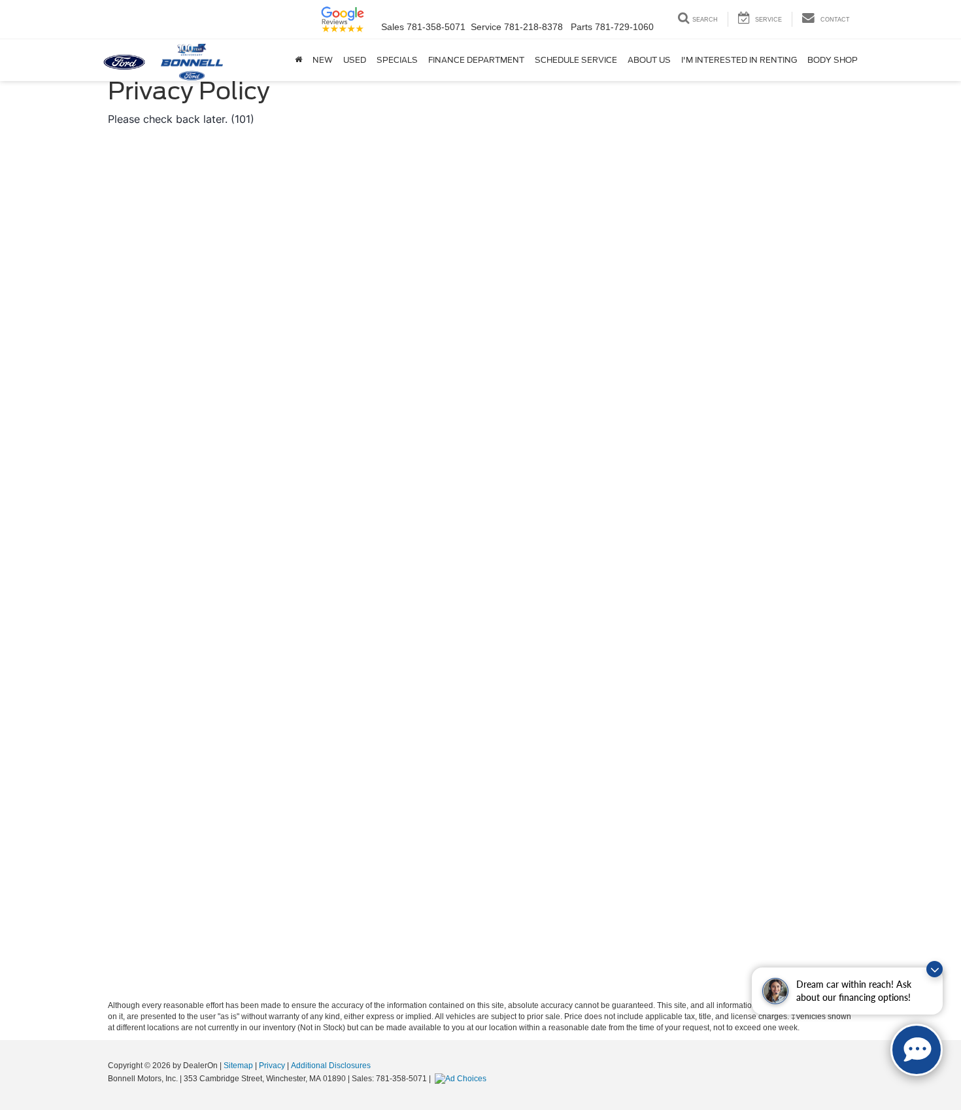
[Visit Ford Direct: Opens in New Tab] (462, 1078)
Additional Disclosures (331, 1065)
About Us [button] (649, 60)
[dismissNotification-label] (934, 969)
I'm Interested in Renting (739, 60)
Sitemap (238, 1065)
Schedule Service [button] (576, 60)
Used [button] (354, 60)
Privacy (272, 1065)
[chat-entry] (916, 1050)
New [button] (322, 60)
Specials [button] (397, 60)
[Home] (298, 60)
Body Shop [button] (832, 60)
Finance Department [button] (476, 60)
